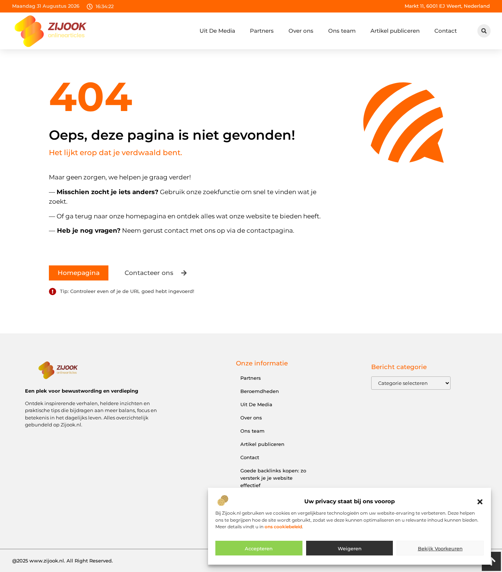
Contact (445, 30)
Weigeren (350, 548)
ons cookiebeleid (283, 526)
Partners (262, 30)
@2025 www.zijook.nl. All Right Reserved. (62, 561)
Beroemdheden (259, 391)
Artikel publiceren (395, 30)
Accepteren (259, 548)
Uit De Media (217, 30)
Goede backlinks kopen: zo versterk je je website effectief (273, 478)
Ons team (342, 30)
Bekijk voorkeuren (440, 548)
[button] (480, 501)
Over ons (300, 30)
